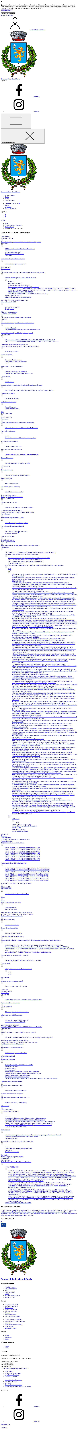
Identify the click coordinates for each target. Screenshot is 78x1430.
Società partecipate (6, 478)
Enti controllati (5, 466)
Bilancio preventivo (10, 907)
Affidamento (4, 834)
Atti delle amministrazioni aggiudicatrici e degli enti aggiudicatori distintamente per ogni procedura (34, 565)
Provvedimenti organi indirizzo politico (12, 517)
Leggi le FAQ (9, 1371)
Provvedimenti (5, 514)
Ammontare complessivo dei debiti (15, 1022)
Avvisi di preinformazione (20, 831)
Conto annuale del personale (13, 360)
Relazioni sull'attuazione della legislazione (17, 1075)
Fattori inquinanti (10, 1070)
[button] (10, 195)
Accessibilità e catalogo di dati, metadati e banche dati (17, 1141)
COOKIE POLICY (7, 10)
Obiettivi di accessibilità (12, 1152)
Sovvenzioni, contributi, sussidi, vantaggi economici (16, 883)
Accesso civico (5, 1130)
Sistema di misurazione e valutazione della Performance (17, 422)
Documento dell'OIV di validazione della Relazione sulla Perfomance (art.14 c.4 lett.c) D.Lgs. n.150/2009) (37, 947)
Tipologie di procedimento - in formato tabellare (19, 507)
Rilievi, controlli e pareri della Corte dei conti (18, 969)
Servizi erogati (5, 977)
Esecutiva (4, 836)
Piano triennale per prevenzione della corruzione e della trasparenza (21, 242)
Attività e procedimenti (7, 498)
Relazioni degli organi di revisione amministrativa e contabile (23, 960)
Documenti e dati (10, 1297)
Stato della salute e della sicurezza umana (17, 1077)
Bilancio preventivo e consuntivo (11, 902)
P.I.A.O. (7, 250)
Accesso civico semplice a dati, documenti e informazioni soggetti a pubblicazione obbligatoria (33, 1135)
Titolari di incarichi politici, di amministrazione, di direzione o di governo (22, 272)
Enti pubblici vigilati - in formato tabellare (17, 475)
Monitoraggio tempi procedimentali (11, 510)
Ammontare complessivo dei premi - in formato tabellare (21, 454)
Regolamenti (8, 255)
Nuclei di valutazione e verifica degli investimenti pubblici (18, 1032)
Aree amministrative (11, 1289)
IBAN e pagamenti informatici (10, 1025)
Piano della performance (8, 431)
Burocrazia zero (5, 267)
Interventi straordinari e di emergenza (12, 1094)
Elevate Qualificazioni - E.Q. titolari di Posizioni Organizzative (20, 346)
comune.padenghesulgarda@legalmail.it (16, 1368)
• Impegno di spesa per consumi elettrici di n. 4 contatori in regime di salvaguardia (36, 798)
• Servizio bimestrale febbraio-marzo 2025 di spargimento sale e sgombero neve (36, 810)
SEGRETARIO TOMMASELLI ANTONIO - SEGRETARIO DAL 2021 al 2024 (30, 340)
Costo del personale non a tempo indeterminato (19, 373)
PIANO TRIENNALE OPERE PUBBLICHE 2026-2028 (22, 848)
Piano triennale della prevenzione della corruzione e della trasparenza (25, 1118)
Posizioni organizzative (11, 351)
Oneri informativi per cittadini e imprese (13, 259)
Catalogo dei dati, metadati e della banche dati (18, 1148)
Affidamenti (15, 819)
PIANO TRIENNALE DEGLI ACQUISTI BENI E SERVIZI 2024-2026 (27, 871)
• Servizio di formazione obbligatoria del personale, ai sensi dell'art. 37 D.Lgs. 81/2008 (38, 640)
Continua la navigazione (8, 13)
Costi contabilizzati (6, 991)
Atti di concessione (6, 888)
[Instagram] (5, 217)
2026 (9, 569)
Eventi (6, 1348)
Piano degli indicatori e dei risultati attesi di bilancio (16, 912)
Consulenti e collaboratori (8, 314)
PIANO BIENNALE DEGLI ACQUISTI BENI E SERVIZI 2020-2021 (27, 878)
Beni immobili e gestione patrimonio (12, 916)
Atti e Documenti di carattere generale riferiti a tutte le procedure (20, 545)
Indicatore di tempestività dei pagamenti (16, 1020)
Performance (4, 419)
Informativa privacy (10, 1381)
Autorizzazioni (9, 1326)
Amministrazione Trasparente (14, 225)
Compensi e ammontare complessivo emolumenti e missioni (22, 329)
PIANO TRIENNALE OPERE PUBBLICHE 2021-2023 (22, 856)
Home (6, 223)
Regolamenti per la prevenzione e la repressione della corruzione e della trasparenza (30, 1121)
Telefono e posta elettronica (9, 312)
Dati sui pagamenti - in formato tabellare (17, 1012)
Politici (7, 1294)
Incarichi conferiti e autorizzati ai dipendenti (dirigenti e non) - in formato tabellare (29, 390)
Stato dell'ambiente (10, 1068)
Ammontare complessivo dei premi (11, 449)
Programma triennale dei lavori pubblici (12, 843)
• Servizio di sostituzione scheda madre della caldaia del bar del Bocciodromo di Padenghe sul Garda (42, 647)
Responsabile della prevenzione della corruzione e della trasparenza (25, 1120)
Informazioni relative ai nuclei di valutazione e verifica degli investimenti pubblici (29, 1037)
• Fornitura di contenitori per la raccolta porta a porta (28, 739)
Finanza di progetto (6, 841)
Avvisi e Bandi (16, 827)
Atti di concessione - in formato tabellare (17, 894)
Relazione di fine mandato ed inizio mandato (18, 297)
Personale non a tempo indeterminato (12, 366)
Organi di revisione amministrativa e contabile (14, 955)
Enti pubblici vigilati (7, 470)
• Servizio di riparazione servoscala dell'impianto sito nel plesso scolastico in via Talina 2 (38, 664)
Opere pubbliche (6, 1028)
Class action (4, 989)
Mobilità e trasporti (10, 1314)
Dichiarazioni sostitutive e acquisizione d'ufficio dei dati (17, 512)
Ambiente (7, 1323)
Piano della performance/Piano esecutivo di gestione (20, 438)
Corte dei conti (5, 963)
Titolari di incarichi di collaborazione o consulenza (16, 317)
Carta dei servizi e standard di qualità (12, 981)
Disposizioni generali (7, 238)
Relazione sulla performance (9, 441)
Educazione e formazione (12, 1316)
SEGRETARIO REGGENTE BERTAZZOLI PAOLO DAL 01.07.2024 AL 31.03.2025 (31, 341)
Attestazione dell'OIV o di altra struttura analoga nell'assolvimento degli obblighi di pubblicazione (34, 945)
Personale (4, 319)
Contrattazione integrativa (8, 402)
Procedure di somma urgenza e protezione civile (15, 839)
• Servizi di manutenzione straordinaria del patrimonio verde (30, 591)
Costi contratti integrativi (12, 408)
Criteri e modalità (6, 887)
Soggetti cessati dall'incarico (13, 295)
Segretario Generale (10, 328)
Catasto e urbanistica (11, 1311)
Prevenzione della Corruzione (10, 1111)
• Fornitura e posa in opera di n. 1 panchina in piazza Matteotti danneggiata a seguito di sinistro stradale (43, 620)
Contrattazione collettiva (8, 393)
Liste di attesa (5, 993)
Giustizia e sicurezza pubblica (13, 1319)
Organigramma (9, 309)
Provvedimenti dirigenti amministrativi (12, 526)
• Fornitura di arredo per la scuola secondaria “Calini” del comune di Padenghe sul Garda (39, 618)
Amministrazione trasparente (13, 1380)
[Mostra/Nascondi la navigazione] (16, 121)
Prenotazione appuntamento (13, 1373)
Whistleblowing (5, 1158)
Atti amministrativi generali (13, 252)
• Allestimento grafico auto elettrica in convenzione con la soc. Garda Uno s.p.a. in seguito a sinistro (42, 676)
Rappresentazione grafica (8, 495)
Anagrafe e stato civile (11, 1304)
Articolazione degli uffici (8, 302)
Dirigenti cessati (5, 334)
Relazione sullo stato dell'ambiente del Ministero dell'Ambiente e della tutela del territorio (31, 1078)
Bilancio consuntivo (11, 909)
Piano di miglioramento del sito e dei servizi (18, 1386)
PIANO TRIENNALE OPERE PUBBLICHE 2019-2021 (22, 860)
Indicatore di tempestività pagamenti (11, 1015)
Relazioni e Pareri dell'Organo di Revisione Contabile (17, 914)
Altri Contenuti (5, 1160)
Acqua (7, 205)
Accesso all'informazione (12, 203)
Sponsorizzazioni (6, 837)
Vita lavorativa (9, 1308)
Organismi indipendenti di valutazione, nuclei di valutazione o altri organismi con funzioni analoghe (30, 940)
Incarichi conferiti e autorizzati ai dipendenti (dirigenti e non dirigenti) (21, 385)
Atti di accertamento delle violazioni (15, 1126)
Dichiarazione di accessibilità (13, 1385)
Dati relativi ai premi (7, 458)
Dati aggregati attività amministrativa (12, 497)
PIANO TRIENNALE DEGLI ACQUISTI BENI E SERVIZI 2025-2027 (27, 870)
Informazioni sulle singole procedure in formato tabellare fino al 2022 (29, 558)
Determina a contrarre (18, 829)
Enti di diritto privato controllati (10, 487)
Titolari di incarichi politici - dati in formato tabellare (20, 278)
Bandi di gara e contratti (8, 542)
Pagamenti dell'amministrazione (10, 1003)
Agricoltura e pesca (10, 1328)
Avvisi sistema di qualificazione (21, 824)
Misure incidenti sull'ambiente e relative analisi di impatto (22, 1071)
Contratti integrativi (10, 407)
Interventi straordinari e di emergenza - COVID (15, 1097)
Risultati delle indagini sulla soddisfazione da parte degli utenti (23, 1000)
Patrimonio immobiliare (8, 919)
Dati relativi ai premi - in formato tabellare (17, 463)
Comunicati (8, 1337)
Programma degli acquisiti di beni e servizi (13, 863)
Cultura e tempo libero (11, 1306)
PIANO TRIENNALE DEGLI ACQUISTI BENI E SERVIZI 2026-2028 (27, 868)
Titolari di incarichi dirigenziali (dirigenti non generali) (17, 333)
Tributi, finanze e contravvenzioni (15, 1321)
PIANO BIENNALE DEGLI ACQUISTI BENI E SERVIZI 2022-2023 (27, 875)
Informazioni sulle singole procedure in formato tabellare (21, 554)
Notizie (7, 1335)
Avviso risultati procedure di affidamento (24, 826)
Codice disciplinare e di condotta (14, 254)
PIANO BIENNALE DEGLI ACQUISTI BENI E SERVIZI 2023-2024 (27, 873)
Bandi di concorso (6, 413)
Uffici (6, 1290)
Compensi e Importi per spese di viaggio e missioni (23, 287)
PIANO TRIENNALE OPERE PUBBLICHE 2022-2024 (22, 855)
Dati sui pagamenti (6, 1006)
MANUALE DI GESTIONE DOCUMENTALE (20, 249)
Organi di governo (10, 1287)
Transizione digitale (6, 1109)
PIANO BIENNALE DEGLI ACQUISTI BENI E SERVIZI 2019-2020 (27, 880)
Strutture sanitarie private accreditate (11, 1081)
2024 (9, 815)
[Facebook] (5, 215)
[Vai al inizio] (1, 1222)
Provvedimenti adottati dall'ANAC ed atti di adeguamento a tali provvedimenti (28, 1125)
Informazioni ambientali (8, 1056)
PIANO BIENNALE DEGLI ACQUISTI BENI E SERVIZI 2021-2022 (27, 876)
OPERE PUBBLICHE (12, 1167)
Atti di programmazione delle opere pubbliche (14, 1040)
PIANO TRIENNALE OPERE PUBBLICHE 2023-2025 (22, 853)
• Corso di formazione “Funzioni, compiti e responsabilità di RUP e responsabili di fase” (38, 639)
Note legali (8, 1383)
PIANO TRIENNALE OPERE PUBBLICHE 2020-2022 (22, 858)
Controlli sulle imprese (7, 536)
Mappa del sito (5, 1424)
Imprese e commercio (11, 1309)
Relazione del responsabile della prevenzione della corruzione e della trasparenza (29, 1123)
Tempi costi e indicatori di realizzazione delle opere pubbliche (19, 1042)
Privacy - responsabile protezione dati (12, 1157)
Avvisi (6, 1339)
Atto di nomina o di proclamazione (18, 285)
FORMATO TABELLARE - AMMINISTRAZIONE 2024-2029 (28, 293)
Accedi (3, 220)
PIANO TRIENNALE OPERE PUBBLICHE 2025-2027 (22, 849)
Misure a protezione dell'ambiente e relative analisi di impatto (23, 1073)
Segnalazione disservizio (12, 1375)
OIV (2, 412)
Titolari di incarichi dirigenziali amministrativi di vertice (17, 323)
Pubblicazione (5, 547)
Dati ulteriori (4, 1155)
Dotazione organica (6, 355)
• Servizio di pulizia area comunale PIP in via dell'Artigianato (30, 674)
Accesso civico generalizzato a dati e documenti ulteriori (21, 1136)
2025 (9, 570)
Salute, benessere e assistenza (13, 1324)
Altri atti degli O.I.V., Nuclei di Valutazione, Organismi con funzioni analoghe (28, 952)
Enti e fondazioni (10, 1292)
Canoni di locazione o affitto (9, 928)
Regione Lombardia (7, 15)
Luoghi (7, 1346)
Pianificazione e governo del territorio (12, 1044)
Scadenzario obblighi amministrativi (15, 264)
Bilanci (3, 897)
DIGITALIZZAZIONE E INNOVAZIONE (18, 1203)
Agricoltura (8, 207)
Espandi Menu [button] (5, 236)
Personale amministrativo (12, 1295)
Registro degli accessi (11, 1138)
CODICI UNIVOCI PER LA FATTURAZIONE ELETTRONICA (21, 1027)
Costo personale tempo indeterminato (16, 361)
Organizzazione (5, 269)
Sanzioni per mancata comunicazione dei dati (14, 300)
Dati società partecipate (11, 483)
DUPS (3, 901)
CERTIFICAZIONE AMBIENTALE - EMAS (19, 1065)
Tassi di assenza (5, 376)
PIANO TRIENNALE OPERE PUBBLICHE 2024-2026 (22, 851)
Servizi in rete (5, 994)
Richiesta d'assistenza (11, 1376)
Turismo (7, 1313)
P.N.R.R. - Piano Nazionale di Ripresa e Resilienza (16, 1162)
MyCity (4, 1427)
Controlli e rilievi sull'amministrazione (12, 936)
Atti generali (4, 243)
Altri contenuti (9, 227)
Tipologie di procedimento (9, 502)
